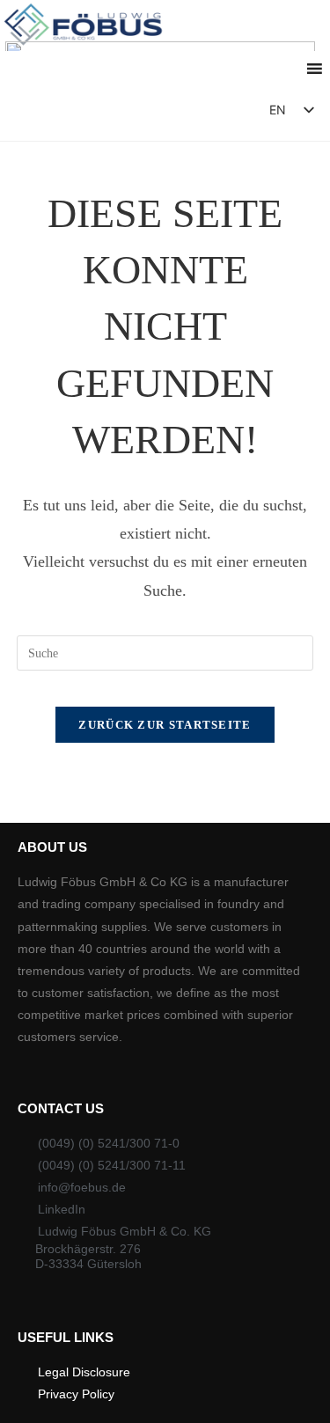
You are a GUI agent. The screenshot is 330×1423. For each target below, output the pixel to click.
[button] (205, 114)
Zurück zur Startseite (164, 724)
